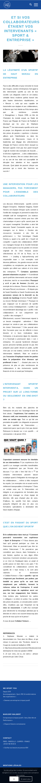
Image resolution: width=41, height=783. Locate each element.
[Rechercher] (29, 4)
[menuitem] (29, 4)
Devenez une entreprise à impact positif (17, 700)
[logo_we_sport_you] (17, 4)
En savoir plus (26, 779)
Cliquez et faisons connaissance (14, 724)
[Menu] (35, 4)
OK (14, 779)
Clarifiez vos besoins (11, 748)
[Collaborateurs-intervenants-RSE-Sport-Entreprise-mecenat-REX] (20, 56)
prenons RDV (24, 748)
